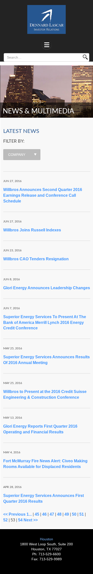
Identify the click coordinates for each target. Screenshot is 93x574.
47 (52, 514)
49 (66, 514)
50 (74, 514)
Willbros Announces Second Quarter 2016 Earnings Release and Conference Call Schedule (42, 195)
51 (81, 514)
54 (20, 520)
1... (29, 514)
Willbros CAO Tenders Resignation (36, 259)
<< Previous (14, 514)
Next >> (31, 520)
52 (5, 520)
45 (37, 514)
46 (44, 514)
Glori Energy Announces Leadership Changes (46, 288)
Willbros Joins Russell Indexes (32, 230)
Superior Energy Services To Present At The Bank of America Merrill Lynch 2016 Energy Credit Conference (44, 322)
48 (59, 514)
